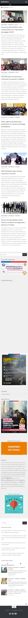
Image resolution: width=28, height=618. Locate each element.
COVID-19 (17, 470)
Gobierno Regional (5, 476)
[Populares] (20, 563)
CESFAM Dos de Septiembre (20, 464)
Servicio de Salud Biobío (16, 486)
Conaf (22, 468)
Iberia (10, 476)
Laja (24, 476)
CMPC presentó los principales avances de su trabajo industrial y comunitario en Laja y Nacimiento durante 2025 (14, 537)
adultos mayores (12, 462)
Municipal (23, 590)
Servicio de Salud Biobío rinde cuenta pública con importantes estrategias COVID (12, 29)
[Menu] (26, 2)
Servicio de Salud (7, 486)
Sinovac (23, 486)
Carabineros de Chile (19, 462)
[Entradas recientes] (7, 563)
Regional (17, 117)
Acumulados (6, 462)
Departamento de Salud (12, 472)
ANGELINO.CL (5, 2)
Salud (15, 24)
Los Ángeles (11, 72)
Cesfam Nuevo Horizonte (12, 466)
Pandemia (13, 482)
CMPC (20, 466)
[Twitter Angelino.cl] (10, 614)
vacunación (3, 488)
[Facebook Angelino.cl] (13, 614)
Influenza (22, 476)
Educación (13, 474)
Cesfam (13, 464)
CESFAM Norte (4, 466)
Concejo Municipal (4, 470)
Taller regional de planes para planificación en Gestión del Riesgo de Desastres (13, 124)
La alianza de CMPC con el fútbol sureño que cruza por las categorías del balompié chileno (17, 572)
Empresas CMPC (20, 474)
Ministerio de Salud (15, 478)
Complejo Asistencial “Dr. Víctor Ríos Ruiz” (13, 468)
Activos (2, 462)
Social (9, 580)
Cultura (22, 470)
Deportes (18, 472)
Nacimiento (3, 482)
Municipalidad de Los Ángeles (13, 480)
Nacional (8, 482)
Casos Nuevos (8, 464)
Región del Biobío (5, 484)
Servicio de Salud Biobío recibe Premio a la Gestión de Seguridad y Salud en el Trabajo (13, 222)
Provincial (11, 24)
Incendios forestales (15, 476)
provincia (17, 482)
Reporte (11, 484)
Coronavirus (10, 470)
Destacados (4, 24)
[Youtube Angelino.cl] (15, 614)
